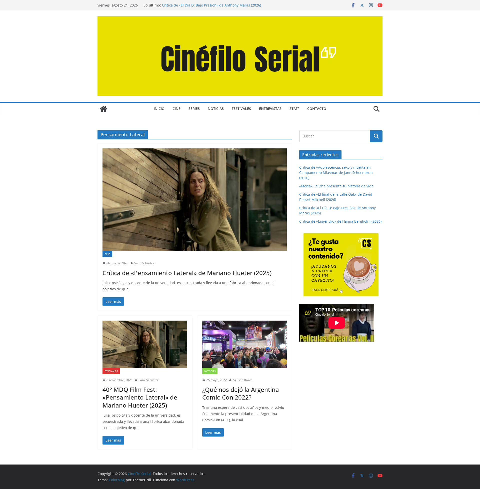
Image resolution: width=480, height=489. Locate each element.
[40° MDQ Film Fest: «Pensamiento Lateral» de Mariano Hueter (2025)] (144, 344)
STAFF (294, 108)
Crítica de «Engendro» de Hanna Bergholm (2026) (340, 221)
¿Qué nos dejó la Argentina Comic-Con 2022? (240, 393)
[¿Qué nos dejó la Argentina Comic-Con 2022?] (244, 344)
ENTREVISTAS (270, 108)
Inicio (159, 108)
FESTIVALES (241, 108)
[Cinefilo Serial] (104, 109)
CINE (176, 108)
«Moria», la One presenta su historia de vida (336, 186)
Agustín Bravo (242, 380)
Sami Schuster (144, 263)
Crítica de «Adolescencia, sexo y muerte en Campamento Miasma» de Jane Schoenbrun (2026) (336, 172)
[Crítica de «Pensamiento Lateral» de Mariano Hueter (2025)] (194, 199)
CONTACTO (316, 108)
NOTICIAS (216, 108)
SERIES (194, 108)
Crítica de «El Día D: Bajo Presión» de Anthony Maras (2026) (211, 5)
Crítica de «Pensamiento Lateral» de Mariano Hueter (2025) (187, 273)
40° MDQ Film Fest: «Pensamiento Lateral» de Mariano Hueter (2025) (139, 397)
